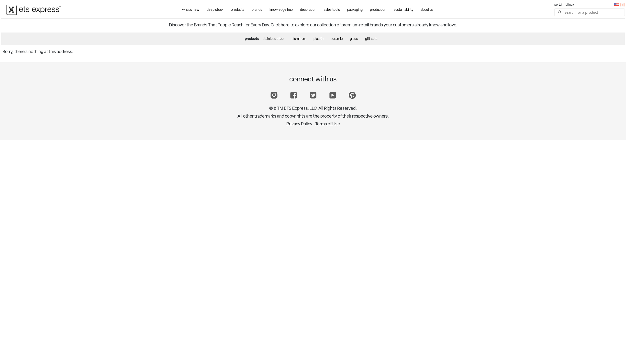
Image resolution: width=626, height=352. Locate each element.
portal (558, 4)
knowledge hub (281, 10)
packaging (355, 10)
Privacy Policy (299, 124)
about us (427, 10)
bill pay (570, 4)
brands (257, 10)
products (237, 10)
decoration (308, 10)
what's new (190, 10)
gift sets (371, 39)
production (378, 10)
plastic (318, 39)
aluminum (299, 39)
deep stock (215, 10)
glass (354, 39)
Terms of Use (327, 124)
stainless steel (273, 39)
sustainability (403, 10)
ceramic (337, 39)
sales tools (332, 10)
